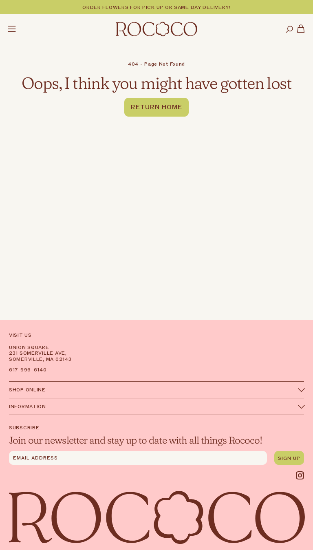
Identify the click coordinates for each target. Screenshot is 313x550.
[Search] (289, 30)
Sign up (289, 458)
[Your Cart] (301, 29)
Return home (156, 107)
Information (27, 406)
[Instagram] (300, 475)
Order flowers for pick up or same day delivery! (156, 7)
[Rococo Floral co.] (156, 30)
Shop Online (27, 390)
